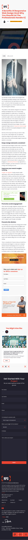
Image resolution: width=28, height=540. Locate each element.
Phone (3, 410)
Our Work (12, 500)
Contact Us (12, 502)
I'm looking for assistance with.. (8, 417)
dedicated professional (13, 161)
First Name (4, 389)
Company (4, 431)
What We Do (4, 500)
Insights (20, 500)
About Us (4, 502)
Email (3, 403)
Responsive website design (20, 126)
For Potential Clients (16, 21)
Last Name (4, 396)
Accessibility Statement (7, 526)
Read (6, 360)
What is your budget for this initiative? (10, 424)
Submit (14, 462)
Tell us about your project (7, 437)
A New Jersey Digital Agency (13, 482)
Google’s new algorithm (7, 172)
